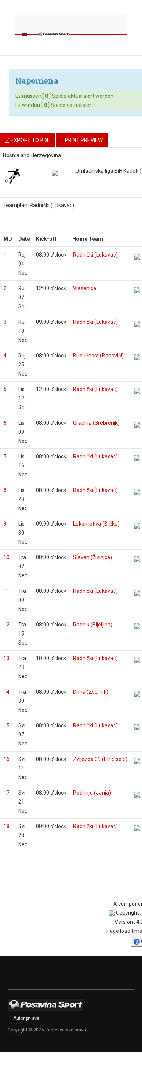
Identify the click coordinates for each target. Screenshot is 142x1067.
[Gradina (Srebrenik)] (137, 425)
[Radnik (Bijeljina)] (137, 626)
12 (6, 625)
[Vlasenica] (137, 290)
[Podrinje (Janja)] (137, 795)
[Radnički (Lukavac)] (137, 257)
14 (6, 692)
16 (6, 759)
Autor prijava (26, 1018)
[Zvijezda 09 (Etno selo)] (137, 761)
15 (6, 725)
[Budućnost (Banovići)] (137, 357)
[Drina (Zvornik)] (137, 694)
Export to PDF (29, 140)
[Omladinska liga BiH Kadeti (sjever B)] (55, 173)
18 (6, 826)
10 (6, 557)
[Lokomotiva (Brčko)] (137, 526)
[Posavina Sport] (54, 33)
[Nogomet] (12, 175)
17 (6, 793)
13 (6, 658)
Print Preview (84, 140)
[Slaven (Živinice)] (137, 559)
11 (6, 591)
